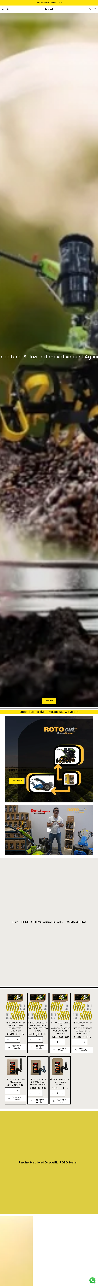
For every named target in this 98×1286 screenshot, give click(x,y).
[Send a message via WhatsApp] (92, 1280)
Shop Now (49, 701)
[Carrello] (95, 9)
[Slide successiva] (89, 759)
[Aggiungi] (22, 1017)
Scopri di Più (17, 780)
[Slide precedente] (8, 759)
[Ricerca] (8, 9)
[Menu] (2, 9)
